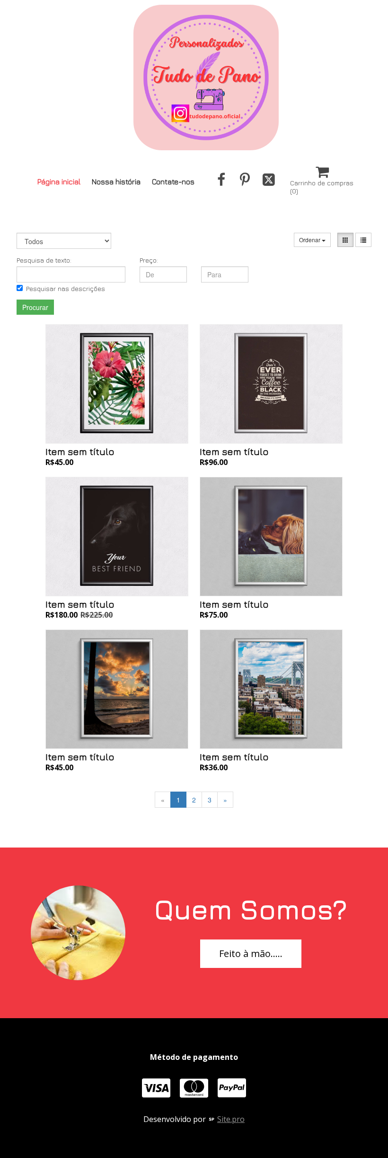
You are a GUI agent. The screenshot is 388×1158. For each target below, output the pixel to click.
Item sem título (80, 451)
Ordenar (310, 240)
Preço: (149, 260)
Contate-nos (173, 181)
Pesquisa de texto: (44, 260)
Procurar (35, 307)
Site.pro (231, 1119)
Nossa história (116, 181)
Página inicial (58, 181)
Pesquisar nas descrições (65, 288)
